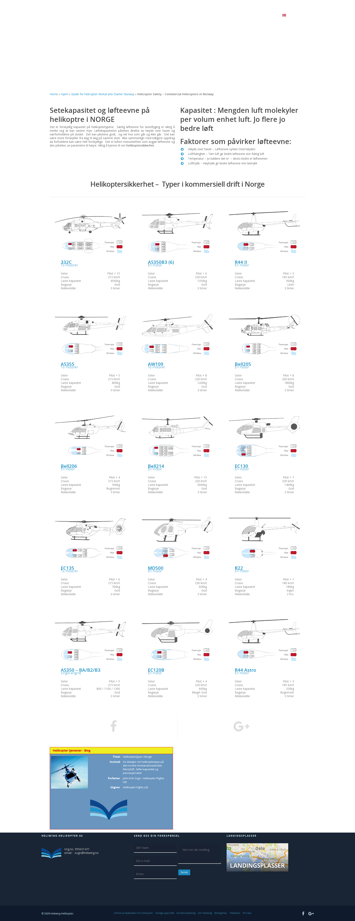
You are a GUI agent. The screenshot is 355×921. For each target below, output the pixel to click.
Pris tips (247, 912)
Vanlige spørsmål (165, 912)
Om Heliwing (205, 912)
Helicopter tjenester (209, 16)
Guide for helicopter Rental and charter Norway (102, 94)
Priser (274, 16)
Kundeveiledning (186, 912)
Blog (188, 16)
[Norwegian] (286, 18)
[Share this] (114, 727)
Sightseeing (239, 16)
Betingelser (220, 912)
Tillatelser (234, 912)
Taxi (258, 16)
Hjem (178, 16)
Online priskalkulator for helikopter (133, 912)
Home (54, 94)
